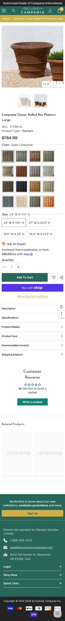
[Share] (60, 277)
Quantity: (8, 260)
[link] (17, 476)
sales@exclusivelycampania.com (31, 547)
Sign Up (32, 513)
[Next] (60, 84)
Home (6, 18)
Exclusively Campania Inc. (46, 600)
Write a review (32, 402)
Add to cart (25, 277)
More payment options (32, 296)
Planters (27, 131)
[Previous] (53, 84)
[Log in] (50, 11)
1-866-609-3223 (21, 540)
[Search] (14, 11)
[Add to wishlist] (53, 277)
